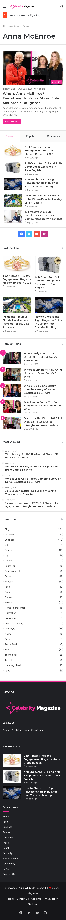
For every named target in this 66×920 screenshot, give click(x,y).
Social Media (12, 644)
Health (8, 602)
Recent (10, 136)
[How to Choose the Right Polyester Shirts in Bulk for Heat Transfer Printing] (13, 184)
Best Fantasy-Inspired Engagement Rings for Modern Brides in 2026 (39, 151)
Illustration (10, 613)
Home (8, 26)
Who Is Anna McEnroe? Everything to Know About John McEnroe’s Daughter (31, 98)
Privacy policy (50, 898)
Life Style (10, 628)
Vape (7, 670)
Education (10, 565)
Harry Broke (11, 89)
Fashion (9, 576)
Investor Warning (14, 623)
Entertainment (12, 571)
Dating (8, 560)
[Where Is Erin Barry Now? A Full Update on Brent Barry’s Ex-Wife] (12, 374)
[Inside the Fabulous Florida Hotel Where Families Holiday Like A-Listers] (13, 200)
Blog (7, 529)
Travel (8, 660)
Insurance (10, 618)
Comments (53, 136)
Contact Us (9, 874)
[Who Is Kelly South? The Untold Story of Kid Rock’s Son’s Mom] (12, 358)
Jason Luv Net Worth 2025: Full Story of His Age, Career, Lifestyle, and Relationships (43, 422)
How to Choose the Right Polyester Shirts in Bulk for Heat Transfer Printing (41, 183)
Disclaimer (33, 904)
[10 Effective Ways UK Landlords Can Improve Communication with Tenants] (13, 216)
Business (9, 539)
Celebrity (10, 550)
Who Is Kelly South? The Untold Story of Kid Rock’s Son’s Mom (40, 357)
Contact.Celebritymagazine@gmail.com (23, 730)
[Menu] (4, 7)
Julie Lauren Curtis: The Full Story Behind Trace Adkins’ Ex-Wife (43, 406)
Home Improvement (15, 607)
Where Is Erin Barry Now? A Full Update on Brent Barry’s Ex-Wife (43, 373)
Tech (7, 649)
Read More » (12, 121)
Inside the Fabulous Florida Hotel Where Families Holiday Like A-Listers (43, 199)
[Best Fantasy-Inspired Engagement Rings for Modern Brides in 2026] (13, 151)
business (9, 534)
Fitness (9, 581)
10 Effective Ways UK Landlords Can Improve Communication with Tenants (43, 215)
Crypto (8, 555)
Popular (30, 136)
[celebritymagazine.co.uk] (22, 6)
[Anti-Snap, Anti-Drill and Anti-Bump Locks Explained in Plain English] (13, 168)
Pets (7, 639)
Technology (11, 654)
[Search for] (61, 7)
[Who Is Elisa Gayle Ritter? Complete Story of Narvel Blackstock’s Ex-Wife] (12, 390)
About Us (36, 898)
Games (8, 592)
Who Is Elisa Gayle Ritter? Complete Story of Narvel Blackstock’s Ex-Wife (40, 389)
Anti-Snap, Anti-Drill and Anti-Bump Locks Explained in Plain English (43, 167)
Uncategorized (13, 665)
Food (7, 586)
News (8, 634)
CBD (7, 545)
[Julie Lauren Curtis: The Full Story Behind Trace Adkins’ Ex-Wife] (12, 406)
